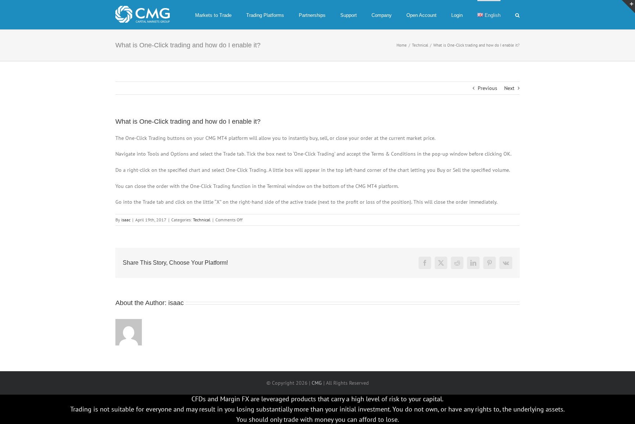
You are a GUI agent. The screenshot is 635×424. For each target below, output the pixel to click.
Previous (487, 88)
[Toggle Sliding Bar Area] (628, 6)
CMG (317, 383)
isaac (125, 219)
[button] (517, 14)
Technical (202, 219)
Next (509, 88)
